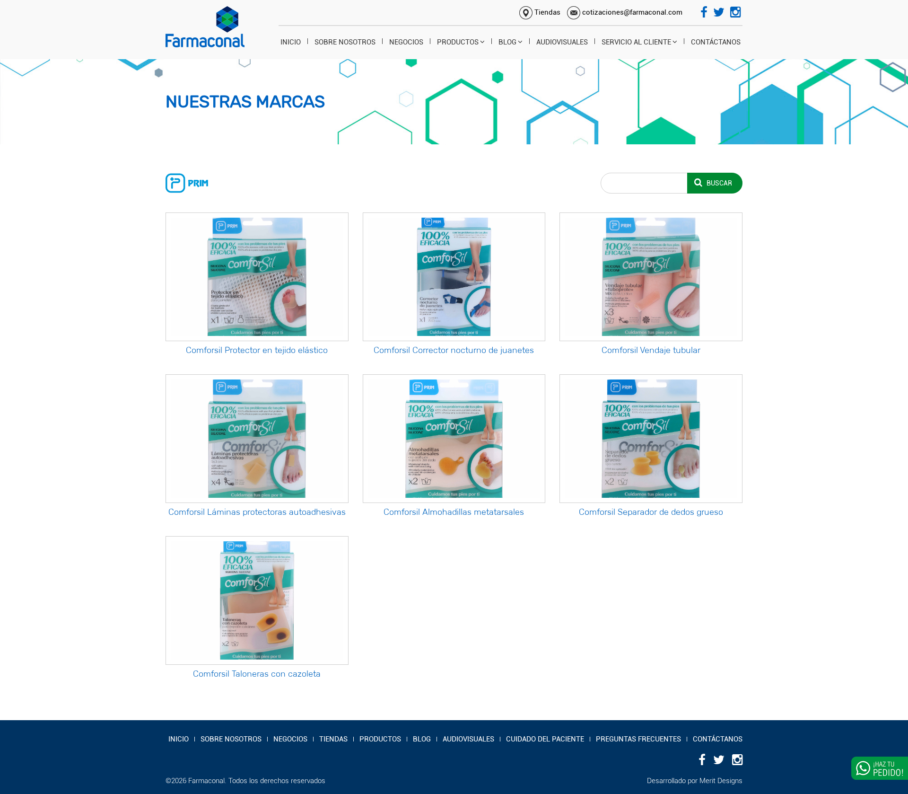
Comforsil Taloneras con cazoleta (257, 674)
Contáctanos (716, 42)
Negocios (406, 42)
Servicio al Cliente (636, 42)
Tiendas (546, 12)
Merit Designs (720, 780)
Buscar (718, 183)
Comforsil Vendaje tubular (651, 350)
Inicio (290, 42)
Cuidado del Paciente (545, 739)
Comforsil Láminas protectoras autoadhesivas (257, 512)
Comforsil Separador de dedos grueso (651, 512)
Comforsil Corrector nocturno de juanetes (454, 350)
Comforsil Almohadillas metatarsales (454, 512)
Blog (507, 42)
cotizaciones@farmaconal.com (631, 12)
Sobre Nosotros (344, 42)
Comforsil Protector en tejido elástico (257, 350)
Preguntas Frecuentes (638, 739)
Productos (458, 42)
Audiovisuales (562, 42)
